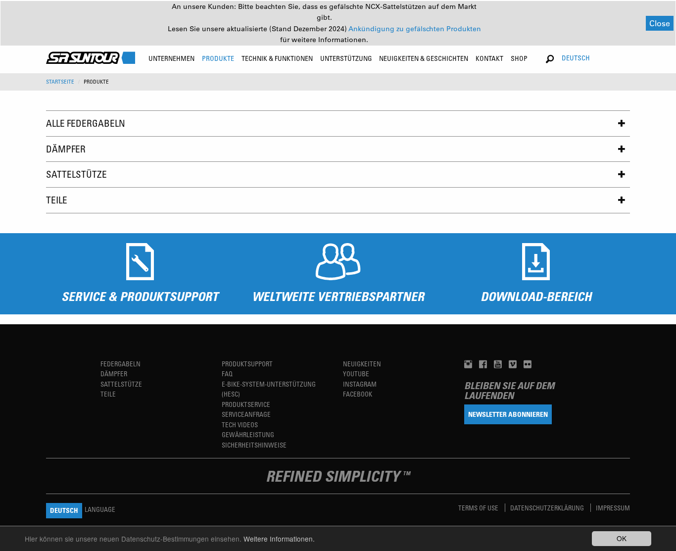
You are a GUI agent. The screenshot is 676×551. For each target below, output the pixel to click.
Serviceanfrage (246, 414)
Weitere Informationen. (279, 539)
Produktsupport (247, 363)
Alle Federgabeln (85, 123)
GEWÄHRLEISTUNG (248, 434)
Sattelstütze (76, 174)
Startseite (60, 81)
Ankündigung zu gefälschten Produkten (414, 28)
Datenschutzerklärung (547, 507)
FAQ (227, 373)
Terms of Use (479, 507)
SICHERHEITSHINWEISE (254, 445)
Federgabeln (120, 363)
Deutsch (576, 57)
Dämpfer (66, 148)
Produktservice (246, 404)
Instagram (360, 384)
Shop (519, 58)
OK (622, 538)
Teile (56, 199)
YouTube (356, 373)
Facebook (357, 394)
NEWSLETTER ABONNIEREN (508, 414)
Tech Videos (240, 424)
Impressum (613, 507)
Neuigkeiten (362, 363)
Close (659, 23)
